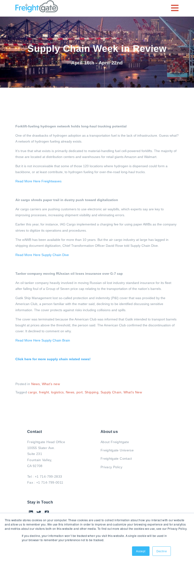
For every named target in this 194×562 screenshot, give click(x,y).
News (35, 384)
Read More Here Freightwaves (38, 181)
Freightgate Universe (117, 450)
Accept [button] (140, 551)
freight (44, 392)
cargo (32, 392)
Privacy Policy (111, 467)
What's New (132, 392)
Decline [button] (161, 551)
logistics (57, 392)
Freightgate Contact (116, 458)
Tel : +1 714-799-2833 (44, 476)
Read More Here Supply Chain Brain (42, 340)
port (79, 392)
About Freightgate (115, 442)
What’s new (51, 384)
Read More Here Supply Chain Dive (42, 255)
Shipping (91, 392)
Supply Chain (111, 392)
